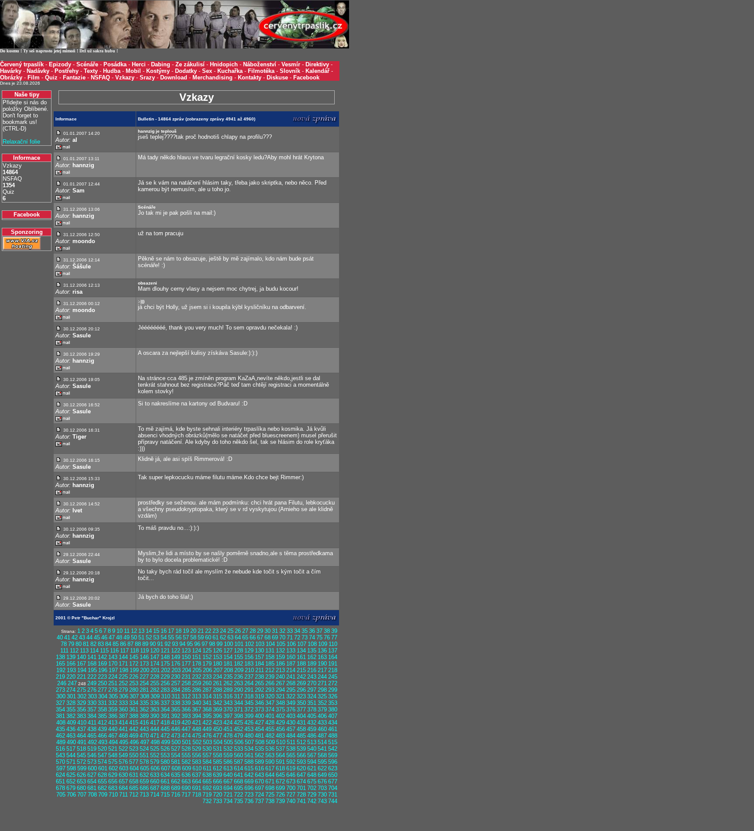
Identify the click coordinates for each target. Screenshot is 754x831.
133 (290, 650)
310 (165, 696)
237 (249, 676)
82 (93, 644)
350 (301, 703)
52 (149, 637)
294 (280, 690)
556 (196, 755)
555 (186, 755)
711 (123, 794)
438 (91, 729)
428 (269, 722)
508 (259, 742)
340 (196, 703)
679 (70, 788)
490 (71, 742)
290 (238, 690)
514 (322, 742)
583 (196, 762)
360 (123, 709)
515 (332, 742)
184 (259, 663)
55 (171, 637)
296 (301, 690)
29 (260, 631)
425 (238, 722)
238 (259, 676)
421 (196, 722)
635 (175, 775)
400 (259, 716)
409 (71, 722)
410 (81, 722)
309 (155, 696)
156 (249, 657)
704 (332, 788)
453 (249, 729)
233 (207, 676)
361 (133, 709)
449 (207, 729)
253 (133, 683)
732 (207, 801)
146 (144, 657)
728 (301, 794)
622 (322, 768)
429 (280, 722)
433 (322, 722)
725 (269, 794)
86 (123, 644)
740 (290, 801)
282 (154, 690)
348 (280, 703)
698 (269, 788)
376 (290, 709)
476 (207, 735)
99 (219, 644)
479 (238, 735)
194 (81, 670)
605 (144, 768)
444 (154, 729)
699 (280, 788)
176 (175, 663)
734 (228, 801)
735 (238, 801)
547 (102, 755)
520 (102, 748)
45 (97, 637)
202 (165, 670)
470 (144, 735)
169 (102, 663)
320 (269, 696)
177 (186, 663)
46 (104, 637)
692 (207, 788)
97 (205, 644)
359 (112, 709)
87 (130, 644)
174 (154, 663)
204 (186, 670)
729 (311, 794)
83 (101, 644)
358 (102, 709)
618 (280, 768)
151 (196, 657)
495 (123, 742)
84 (108, 644)
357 (91, 709)
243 (311, 676)
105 (280, 644)
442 (133, 729)
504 (218, 742)
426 (249, 722)
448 (196, 729)
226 (133, 676)
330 (91, 703)
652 (70, 781)
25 (230, 631)
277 (102, 690)
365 (175, 709)
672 (280, 781)
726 (280, 794)
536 (269, 748)
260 (207, 683)
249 (91, 683)
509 (270, 742)
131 (269, 650)
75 (319, 637)
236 (238, 676)
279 (123, 690)
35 (305, 631)
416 (144, 722)
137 (332, 650)
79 (71, 644)
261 (217, 683)
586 (228, 762)
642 (249, 775)
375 (280, 709)
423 (217, 722)
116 (114, 650)
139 (70, 657)
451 (228, 729)
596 (332, 762)
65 (245, 637)
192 (60, 670)
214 (290, 670)
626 (81, 775)
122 (175, 650)
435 (60, 729)
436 (70, 729)
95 (190, 644)
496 (134, 742)
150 (186, 657)
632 (144, 775)
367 (196, 709)
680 (81, 788)
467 (112, 735)
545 (81, 755)
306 (123, 696)
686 (144, 788)
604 (134, 768)
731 (332, 794)
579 (154, 762)
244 (322, 676)
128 (238, 650)
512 (301, 742)
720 (217, 794)
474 (186, 735)
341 (207, 703)
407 (332, 716)
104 (270, 644)
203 (176, 670)
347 (269, 703)
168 (91, 663)
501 (186, 742)
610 (197, 768)
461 (332, 729)
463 (70, 735)
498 (155, 742)
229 (165, 676)
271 (322, 683)
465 (91, 735)
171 (123, 663)
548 (112, 755)
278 (112, 690)
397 (228, 716)
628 (102, 775)
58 (193, 637)
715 (165, 794)
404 (301, 716)
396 (217, 716)
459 (311, 729)
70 (282, 637)
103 (259, 644)
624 (60, 775)
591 (280, 762)
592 (290, 762)
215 (301, 670)
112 (74, 650)
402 (280, 716)
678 (60, 788)
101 (238, 644)
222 (91, 676)
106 (291, 644)
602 (113, 768)
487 (322, 735)
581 (175, 762)
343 (228, 703)
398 (238, 716)
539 (301, 748)
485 (301, 735)
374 (269, 709)
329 (81, 703)
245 (332, 676)
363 (154, 709)
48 (119, 637)
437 (81, 729)
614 (238, 768)
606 (155, 768)
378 (311, 709)
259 (196, 683)
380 (332, 709)
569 (332, 755)
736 (249, 801)
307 (134, 696)
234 (217, 676)
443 (144, 729)
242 (301, 676)
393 (186, 716)
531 (217, 748)
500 (176, 742)
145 (133, 657)
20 (193, 631)
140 (81, 657)
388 (133, 716)
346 (259, 703)
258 (186, 683)
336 (154, 703)
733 (217, 801)
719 (207, 794)
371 (238, 709)
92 (168, 644)
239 (269, 676)
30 (267, 631)
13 (141, 631)
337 (165, 703)
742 (311, 801)
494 (113, 742)
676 (322, 781)
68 (267, 637)
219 (60, 676)
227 (144, 676)
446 (175, 729)
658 (133, 781)
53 (156, 637)
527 (175, 748)
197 (113, 670)
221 (81, 676)
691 (196, 788)
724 (259, 794)
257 (175, 683)
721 (228, 794)
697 (259, 788)
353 (332, 703)
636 (186, 775)
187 (290, 663)
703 (322, 788)
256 (165, 683)
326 (332, 696)
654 (91, 781)
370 (228, 709)
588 (249, 762)
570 (60, 762)
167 (81, 663)
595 (322, 762)
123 (186, 650)
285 (186, 690)
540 (311, 748)
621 (311, 768)
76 (327, 637)
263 (238, 683)
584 (207, 762)
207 (218, 670)
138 (60, 657)
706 (71, 794)
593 (301, 762)
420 (186, 722)
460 (322, 729)
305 (113, 696)
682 (102, 788)
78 (64, 644)
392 (175, 716)
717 (186, 794)
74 (312, 637)
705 (60, 794)
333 (123, 703)
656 (112, 781)
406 (322, 716)
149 (175, 657)
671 (269, 781)
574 (102, 762)
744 (332, 801)
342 (217, 703)
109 (322, 644)
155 (238, 657)
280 (133, 690)
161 (301, 657)
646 (290, 775)
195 (92, 670)
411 (92, 722)
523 (133, 748)
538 (290, 748)
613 (228, 768)
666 (217, 781)
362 (144, 709)
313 (196, 696)
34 (297, 631)
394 (196, 716)
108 (312, 644)
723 (249, 794)
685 (133, 788)
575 (112, 762)
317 (238, 696)
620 (301, 768)
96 (197, 644)
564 (280, 755)
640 (228, 775)
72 (297, 637)
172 (133, 663)
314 (207, 696)
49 (126, 637)
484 (290, 735)
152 (207, 657)
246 (61, 683)
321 (280, 696)
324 (311, 696)
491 (81, 742)
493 (102, 742)
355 (70, 709)
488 (332, 735)
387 (123, 716)
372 (249, 709)
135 (311, 650)
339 (186, 703)
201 (155, 670)
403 (290, 716)
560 (238, 755)
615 (249, 768)
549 (123, 755)
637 (196, 775)
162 (311, 657)
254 (144, 683)
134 (301, 650)
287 (207, 690)
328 (70, 703)
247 (72, 683)
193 (71, 670)
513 (311, 742)
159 (280, 657)
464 (81, 735)
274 (70, 690)
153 (217, 657)
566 (301, 755)
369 (217, 709)
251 (112, 683)
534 (249, 748)
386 (112, 716)
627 (91, 775)
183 (249, 663)
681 (91, 788)
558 (217, 755)
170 (112, 663)
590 (269, 762)
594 (311, 762)
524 (144, 748)
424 (228, 722)
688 (165, 788)
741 (301, 801)
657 (123, 781)
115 (104, 650)
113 (84, 650)
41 (67, 637)
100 (228, 644)
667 (228, 781)
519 (91, 748)
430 (290, 722)
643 (259, 775)
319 (259, 696)
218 (332, 670)
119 (144, 650)
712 (133, 794)
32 (282, 631)
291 (249, 690)
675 (311, 781)
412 (102, 722)
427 (259, 722)
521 (112, 748)
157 (259, 657)
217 (322, 670)
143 (112, 657)
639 (217, 775)
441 (123, 729)
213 (280, 670)
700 (290, 788)
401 (269, 716)
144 (123, 657)
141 (91, 657)
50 (134, 637)
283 (165, 690)
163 (322, 657)
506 (238, 742)
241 (290, 676)
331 (102, 703)
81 (86, 644)
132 (280, 650)
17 (171, 631)
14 (149, 631)
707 (81, 794)
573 (91, 762)
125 (207, 650)
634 (165, 775)
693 (217, 788)
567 (311, 755)
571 (70, 762)
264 (249, 683)
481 (259, 735)
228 (154, 676)
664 (196, 781)
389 (144, 716)
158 (269, 657)
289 (228, 690)
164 (332, 657)
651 (60, 781)
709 (102, 794)
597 (60, 768)
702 (311, 788)
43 (82, 637)
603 (123, 768)
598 (71, 768)
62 (223, 637)
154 (228, 657)
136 (322, 650)
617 (269, 768)
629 (112, 775)
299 (332, 690)
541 (322, 748)
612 (217, 768)
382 (70, 716)
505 (228, 742)
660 (154, 781)
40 (60, 637)
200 (144, 670)
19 (186, 631)
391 (165, 716)
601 (102, 768)
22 (208, 631)
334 (133, 703)
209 (238, 670)
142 (102, 657)
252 (123, 683)
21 (201, 631)
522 (123, 748)
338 (175, 703)
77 (334, 637)
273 (60, 690)
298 (322, 690)
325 (322, 696)
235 (228, 676)
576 (123, 762)
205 (197, 670)
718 (196, 794)
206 (207, 670)
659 (144, 781)
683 (112, 788)
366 (186, 709)
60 (208, 637)
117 (124, 650)
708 (92, 794)
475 (196, 735)
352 (322, 703)
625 (70, 775)
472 (165, 735)
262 (228, 683)
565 (290, 755)
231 (186, 676)
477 (217, 735)
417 (154, 722)
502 (197, 742)
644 (269, 775)
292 (259, 690)
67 (260, 637)
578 (144, 762)
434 (332, 722)
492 (92, 742)
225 (123, 676)
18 (178, 631)
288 (217, 690)
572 (81, 762)
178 (196, 663)
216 (311, 670)
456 (280, 729)
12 (134, 631)
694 (228, 788)
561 (249, 755)
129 (249, 650)
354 (60, 709)
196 (102, 670)
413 (112, 722)
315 (217, 696)
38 (327, 631)
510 (280, 742)
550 (133, 755)
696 (249, 788)
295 (290, 690)
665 (207, 781)
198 (123, 670)
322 (290, 696)
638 (207, 775)
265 (259, 683)
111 (64, 650)
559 (228, 755)
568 (322, 755)
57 (186, 637)
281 (144, 690)
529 (196, 748)
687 (154, 788)
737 (259, 801)
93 (175, 644)
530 (207, 748)
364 (165, 709)
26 (238, 631)
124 (196, 650)
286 (196, 690)
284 (175, 690)
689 (175, 788)
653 (81, 781)
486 (311, 735)
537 (280, 748)
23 (215, 631)
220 (70, 676)
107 (301, 644)
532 (228, 748)
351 (311, 703)
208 (228, 670)
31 (275, 631)
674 (301, 781)
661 (165, 781)
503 (207, 742)
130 (259, 650)
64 (238, 637)
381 (60, 716)
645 (280, 775)
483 (280, 735)
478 (228, 735)
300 (60, 696)
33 (290, 631)
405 (311, 716)
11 (127, 631)
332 (112, 703)
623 (332, 768)
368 (207, 709)
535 (259, 748)
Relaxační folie (21, 141)
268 (290, 683)
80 (78, 644)
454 (259, 729)
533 (238, 748)
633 (154, 775)
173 (144, 663)
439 (102, 729)
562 (259, 755)
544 (70, 755)
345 (249, 703)
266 (269, 683)
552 (154, 755)
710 (113, 794)
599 (81, 768)
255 (154, 683)
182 (238, 663)
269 (301, 683)
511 (291, 742)
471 (154, 735)
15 (156, 631)
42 (75, 637)
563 (269, 755)
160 (290, 657)
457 (290, 729)
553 (165, 755)
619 (290, 768)
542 (332, 748)
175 (165, 663)
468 (123, 735)
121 (165, 650)
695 (238, 788)
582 (186, 762)
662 (175, 781)
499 (165, 742)
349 (290, 703)
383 (81, 716)
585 (217, 762)
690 (186, 788)
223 (102, 676)
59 (201, 637)
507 (249, 742)
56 (178, 637)
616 (259, 768)
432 (311, 722)
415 (133, 722)
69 (275, 637)
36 (312, 631)
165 (60, 663)
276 (91, 690)
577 (133, 762)
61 (215, 637)
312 (186, 696)
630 (123, 775)
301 (71, 696)
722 (238, 794)
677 (332, 781)
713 (144, 794)
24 (223, 631)
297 (311, 690)
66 (253, 637)
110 (333, 644)
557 (207, 755)
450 (217, 729)
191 (332, 663)
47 (112, 637)
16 (164, 631)
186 (280, 663)
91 (160, 644)
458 (301, 729)
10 (120, 631)
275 (81, 690)
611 (207, 768)
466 (102, 735)
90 (153, 644)
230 (175, 676)
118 (134, 650)
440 (112, 729)
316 (228, 696)
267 (280, 683)
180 (217, 663)
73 (305, 637)
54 (164, 637)
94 (182, 644)
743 (322, 801)
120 (154, 650)
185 (269, 663)
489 (60, 742)
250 (102, 683)
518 (81, 748)
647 (301, 775)
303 (92, 696)
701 (301, 788)
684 (123, 788)
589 (259, 762)
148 (165, 657)
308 (144, 696)
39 (334, 631)
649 (322, 775)
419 (175, 722)
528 (186, 748)
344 (238, 703)
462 (60, 735)
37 (319, 631)
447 (186, 729)
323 (301, 696)
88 (138, 644)
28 (253, 631)
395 (207, 716)
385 (102, 716)
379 (322, 709)
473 (175, 735)
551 (144, 755)
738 (269, 801)
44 (89, 637)
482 (269, 735)
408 (60, 722)
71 (290, 637)
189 (311, 663)
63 (230, 637)
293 (269, 690)
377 (301, 709)
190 (322, 663)
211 (259, 670)
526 (165, 748)
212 (269, 670)
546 (91, 755)
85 (116, 644)
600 (92, 768)
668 (238, 781)
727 (290, 794)
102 (249, 644)
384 (91, 716)
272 (332, 683)
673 (290, 781)
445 (165, 729)
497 (144, 742)
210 (249, 670)
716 (175, 794)
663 (186, 781)
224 (112, 676)
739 (280, 801)
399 (249, 716)
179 (207, 663)
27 (245, 631)
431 (301, 722)
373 (259, 709)
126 (217, 650)
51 (141, 637)
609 (186, 768)
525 (154, 748)
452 (238, 729)
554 (175, 755)
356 (81, 709)
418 (165, 722)
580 (165, 762)
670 (259, 781)
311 (175, 696)
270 (311, 683)
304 (102, 696)
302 (81, 696)
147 (154, 657)
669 (249, 781)
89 (145, 644)
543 (60, 755)
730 (322, 794)
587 (238, 762)
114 (94, 650)
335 (144, 703)
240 (280, 676)
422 (207, 722)
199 (134, 670)
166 (70, 663)
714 (154, 794)
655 (102, 781)
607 (165, 768)
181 (228, 663)
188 (301, 663)
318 (249, 696)
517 (70, 748)
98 (212, 644)
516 (60, 748)
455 (269, 729)
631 (133, 775)
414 (123, 722)
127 (228, 650)
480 (249, 735)
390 (154, 716)
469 (133, 735)
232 (196, 676)
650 (332, 775)
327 (60, 703)
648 (311, 775)
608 (176, 768)
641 (238, 775)
